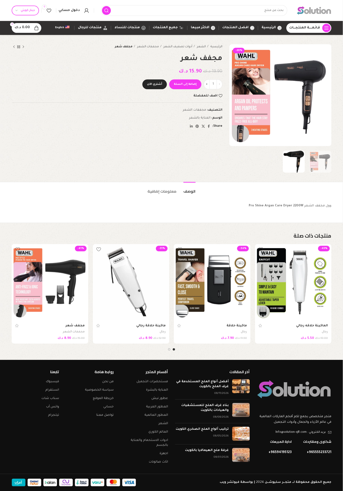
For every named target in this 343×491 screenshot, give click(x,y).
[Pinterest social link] (197, 126)
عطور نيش (159, 398)
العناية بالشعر (199, 118)
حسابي (108, 407)
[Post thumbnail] (241, 387)
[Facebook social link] (208, 126)
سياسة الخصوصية (99, 390)
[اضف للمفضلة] (261, 249)
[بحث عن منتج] (106, 10)
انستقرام (52, 390)
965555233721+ (319, 452)
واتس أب (52, 407)
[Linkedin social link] (191, 126)
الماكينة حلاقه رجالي (312, 325)
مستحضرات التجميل (152, 381)
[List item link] (294, 432)
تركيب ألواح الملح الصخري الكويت (202, 429)
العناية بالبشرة (157, 390)
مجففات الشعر (147, 46)
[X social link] (203, 126)
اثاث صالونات (158, 462)
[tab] (189, 189)
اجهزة (164, 453)
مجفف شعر (75, 325)
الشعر (201, 46)
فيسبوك (52, 381)
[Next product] (14, 46)
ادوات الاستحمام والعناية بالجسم (149, 443)
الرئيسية (216, 46)
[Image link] (294, 389)
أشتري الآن (154, 84)
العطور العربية (157, 407)
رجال (325, 332)
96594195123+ (280, 452)
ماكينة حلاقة (237, 325)
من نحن (108, 381)
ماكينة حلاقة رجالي (151, 325)
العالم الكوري (158, 432)
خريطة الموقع (103, 398)
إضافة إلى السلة (185, 84)
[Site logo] (314, 10)
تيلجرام (53, 415)
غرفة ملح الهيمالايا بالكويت (207, 450)
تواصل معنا (105, 415)
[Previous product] (23, 46)
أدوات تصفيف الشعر (177, 46)
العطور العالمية (156, 415)
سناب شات (50, 398)
